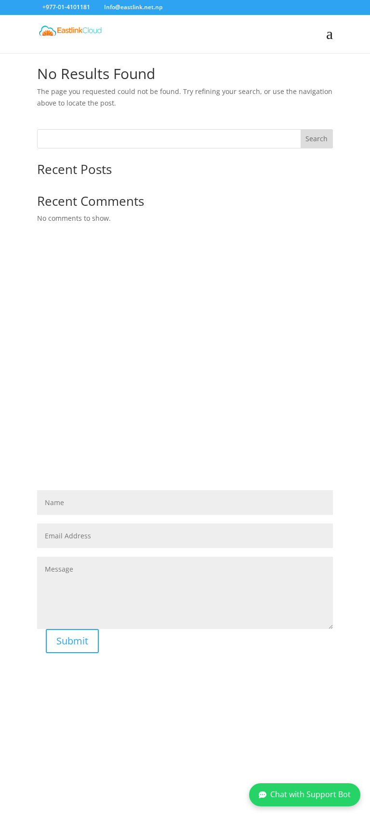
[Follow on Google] (192, 765)
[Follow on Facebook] (152, 765)
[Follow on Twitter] (172, 765)
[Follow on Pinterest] (213, 765)
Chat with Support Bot (310, 794)
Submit (72, 640)
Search (316, 138)
